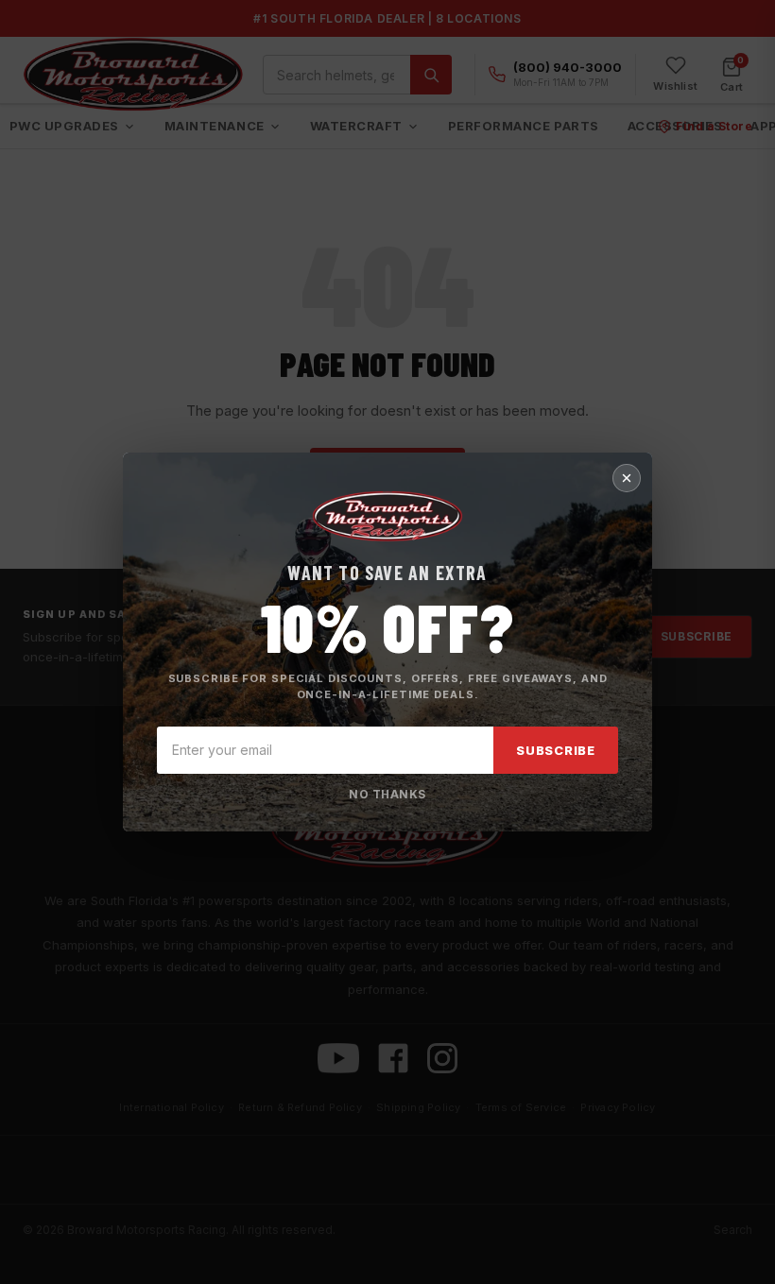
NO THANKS (387, 794)
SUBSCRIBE (555, 750)
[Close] (626, 478)
